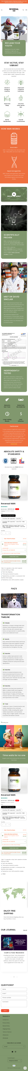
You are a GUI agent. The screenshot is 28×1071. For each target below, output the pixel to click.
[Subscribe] (23, 1046)
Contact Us (5, 1019)
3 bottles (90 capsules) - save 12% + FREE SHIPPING (13, 522)
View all (25, 930)
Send (5, 1010)
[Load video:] (14, 194)
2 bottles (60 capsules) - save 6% (11, 518)
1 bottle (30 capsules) (8, 515)
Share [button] (4, 874)
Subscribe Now (14, 556)
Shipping (3, 510)
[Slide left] (11, 976)
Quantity (3, 530)
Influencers (5, 1035)
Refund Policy (6, 1026)
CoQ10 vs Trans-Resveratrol (14, 953)
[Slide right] (16, 976)
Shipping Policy (6, 1029)
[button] (1, 9)
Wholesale (5, 1038)
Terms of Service (7, 1032)
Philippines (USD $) (13, 1060)
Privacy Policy (6, 1023)
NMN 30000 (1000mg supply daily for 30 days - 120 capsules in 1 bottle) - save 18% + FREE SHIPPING (13, 526)
